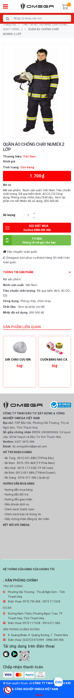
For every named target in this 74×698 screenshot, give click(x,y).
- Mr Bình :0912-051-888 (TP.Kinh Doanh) (29, 472)
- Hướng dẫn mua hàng (18, 489)
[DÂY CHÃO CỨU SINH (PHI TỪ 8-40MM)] (19, 347)
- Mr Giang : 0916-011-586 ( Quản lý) (26, 477)
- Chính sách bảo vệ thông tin (22, 514)
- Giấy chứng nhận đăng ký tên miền (26, 519)
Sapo (39, 695)
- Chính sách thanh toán (18, 509)
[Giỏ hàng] (65, 6)
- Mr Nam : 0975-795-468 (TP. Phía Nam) (29, 463)
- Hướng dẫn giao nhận (17, 499)
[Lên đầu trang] (66, 686)
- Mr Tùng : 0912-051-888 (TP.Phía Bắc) (28, 458)
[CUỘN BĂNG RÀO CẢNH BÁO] (54, 347)
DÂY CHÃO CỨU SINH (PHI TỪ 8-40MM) (30, 359)
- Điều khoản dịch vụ (16, 504)
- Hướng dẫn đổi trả (15, 494)
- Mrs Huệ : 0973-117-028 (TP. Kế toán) (28, 468)
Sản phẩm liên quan (22, 327)
